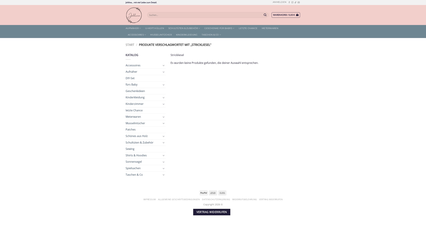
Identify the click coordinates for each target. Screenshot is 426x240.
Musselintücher (161, 35)
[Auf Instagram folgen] (292, 2)
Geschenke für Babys (218, 28)
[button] (279, 2)
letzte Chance (248, 28)
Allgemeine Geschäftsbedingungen (179, 199)
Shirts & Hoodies (136, 155)
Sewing (130, 149)
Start (130, 44)
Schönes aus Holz (137, 136)
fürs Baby (131, 84)
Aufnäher (132, 28)
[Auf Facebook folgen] (289, 2)
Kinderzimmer (135, 104)
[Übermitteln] (265, 15)
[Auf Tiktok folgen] (296, 2)
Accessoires (136, 35)
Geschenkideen (135, 91)
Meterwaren (270, 28)
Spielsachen (133, 168)
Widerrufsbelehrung (244, 199)
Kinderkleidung (187, 35)
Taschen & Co (210, 35)
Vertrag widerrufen (271, 199)
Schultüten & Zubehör (183, 28)
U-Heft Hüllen (154, 28)
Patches (131, 129)
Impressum (149, 199)
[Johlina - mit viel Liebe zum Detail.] (134, 15)
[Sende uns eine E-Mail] (299, 2)
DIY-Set (130, 78)
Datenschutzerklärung (216, 199)
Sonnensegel (134, 162)
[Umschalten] (164, 65)
